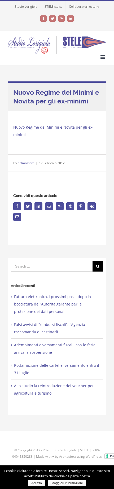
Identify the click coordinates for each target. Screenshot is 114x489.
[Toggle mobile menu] (103, 57)
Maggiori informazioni (67, 483)
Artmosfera (67, 456)
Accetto (36, 483)
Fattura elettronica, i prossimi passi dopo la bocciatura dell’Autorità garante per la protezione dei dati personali (52, 304)
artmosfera (26, 163)
